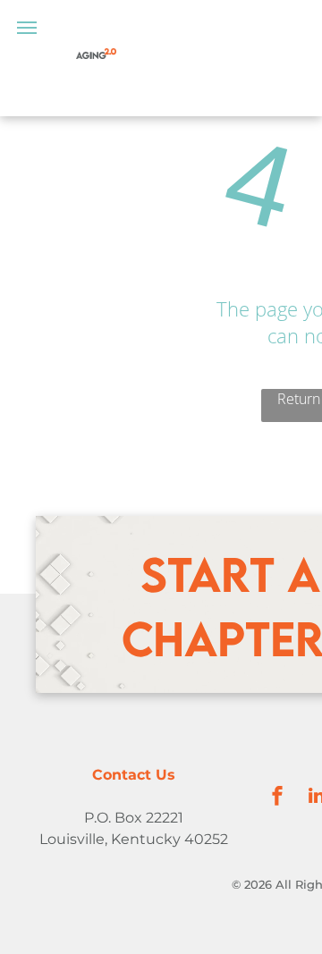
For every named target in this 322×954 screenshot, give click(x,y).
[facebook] (277, 798)
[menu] (27, 28)
